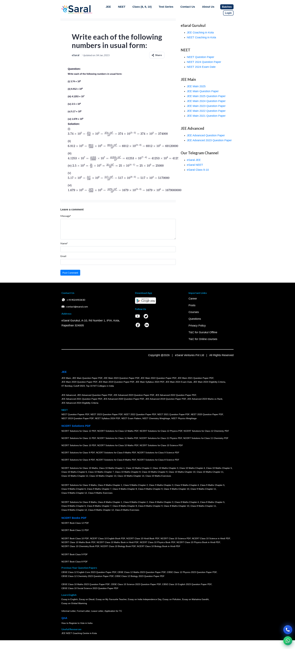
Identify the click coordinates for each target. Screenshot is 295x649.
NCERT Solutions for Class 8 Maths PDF (116, 460)
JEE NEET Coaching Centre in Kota (79, 633)
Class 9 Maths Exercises (100, 493)
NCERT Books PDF (74, 517)
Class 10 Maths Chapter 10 (182, 472)
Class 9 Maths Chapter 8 (125, 489)
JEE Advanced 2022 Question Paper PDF (175, 395)
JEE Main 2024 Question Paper (206, 101)
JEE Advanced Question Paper (206, 135)
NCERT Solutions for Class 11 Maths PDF (117, 438)
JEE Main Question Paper (203, 91)
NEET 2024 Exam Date (201, 66)
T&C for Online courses (203, 339)
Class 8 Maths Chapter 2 (135, 502)
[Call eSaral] (287, 629)
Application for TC (113, 611)
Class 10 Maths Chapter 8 (128, 472)
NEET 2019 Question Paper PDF (77, 418)
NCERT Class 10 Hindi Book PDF (142, 538)
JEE (108, 6)
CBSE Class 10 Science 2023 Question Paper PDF (136, 584)
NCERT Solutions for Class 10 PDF (78, 445)
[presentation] (118, 133)
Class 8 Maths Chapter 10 (176, 506)
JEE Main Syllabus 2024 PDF (150, 382)
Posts (192, 305)
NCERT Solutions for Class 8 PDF (78, 460)
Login (228, 13)
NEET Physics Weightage (184, 418)
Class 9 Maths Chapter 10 (176, 489)
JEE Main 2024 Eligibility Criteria (209, 382)
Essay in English (69, 599)
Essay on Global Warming (74, 603)
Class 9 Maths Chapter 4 (187, 485)
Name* (64, 243)
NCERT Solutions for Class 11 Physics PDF (160, 438)
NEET (121, 6)
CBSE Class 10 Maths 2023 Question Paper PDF (85, 584)
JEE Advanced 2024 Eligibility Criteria (79, 403)
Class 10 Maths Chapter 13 (102, 476)
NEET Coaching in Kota (201, 37)
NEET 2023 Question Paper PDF (106, 414)
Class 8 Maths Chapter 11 (203, 506)
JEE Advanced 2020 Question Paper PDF (123, 399)
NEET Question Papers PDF (75, 414)
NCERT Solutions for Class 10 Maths (79, 468)
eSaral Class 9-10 (198, 169)
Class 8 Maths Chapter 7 (99, 506)
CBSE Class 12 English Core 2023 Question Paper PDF (88, 572)
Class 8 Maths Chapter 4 (187, 502)
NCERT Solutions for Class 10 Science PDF (161, 445)
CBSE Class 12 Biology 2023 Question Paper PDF (139, 576)
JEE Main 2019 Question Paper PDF (116, 382)
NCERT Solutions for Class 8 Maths (79, 502)
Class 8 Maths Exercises (127, 510)
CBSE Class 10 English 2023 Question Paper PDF (187, 584)
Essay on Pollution (172, 599)
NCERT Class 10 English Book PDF (107, 538)
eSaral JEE (194, 159)
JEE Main (66, 378)
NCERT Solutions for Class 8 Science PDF (158, 460)
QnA (64, 618)
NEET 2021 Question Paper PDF (173, 414)
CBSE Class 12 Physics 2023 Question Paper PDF (192, 572)
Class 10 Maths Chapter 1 (112, 468)
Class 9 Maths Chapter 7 (99, 489)
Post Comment (70, 272)
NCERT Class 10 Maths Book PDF (78, 542)
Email (63, 256)
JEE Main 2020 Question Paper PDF (79, 382)
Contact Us (187, 6)
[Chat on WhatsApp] (287, 640)
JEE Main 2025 (196, 86)
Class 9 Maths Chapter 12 (74, 493)
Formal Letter (83, 611)
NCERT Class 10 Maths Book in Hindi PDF (118, 542)
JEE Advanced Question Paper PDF (94, 395)
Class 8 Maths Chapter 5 (212, 502)
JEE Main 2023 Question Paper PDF (121, 378)
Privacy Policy (197, 325)
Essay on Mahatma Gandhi (195, 599)
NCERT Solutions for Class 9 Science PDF (158, 452)
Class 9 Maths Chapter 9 (150, 489)
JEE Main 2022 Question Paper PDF (158, 378)
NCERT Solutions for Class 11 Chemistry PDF (205, 438)
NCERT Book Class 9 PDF (74, 554)
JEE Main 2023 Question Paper (206, 106)
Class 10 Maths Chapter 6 (74, 472)
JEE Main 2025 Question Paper (206, 96)
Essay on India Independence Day (144, 599)
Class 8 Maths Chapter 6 (73, 506)
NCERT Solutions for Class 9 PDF (78, 452)
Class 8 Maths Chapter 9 (150, 506)
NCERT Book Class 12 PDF (75, 523)
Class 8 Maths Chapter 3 (161, 502)
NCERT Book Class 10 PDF (75, 538)
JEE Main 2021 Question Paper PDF (195, 378)
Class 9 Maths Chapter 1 (110, 485)
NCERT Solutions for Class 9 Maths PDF (116, 452)
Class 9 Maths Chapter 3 (161, 485)
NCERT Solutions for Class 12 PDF (78, 431)
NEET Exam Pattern (131, 418)
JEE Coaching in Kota (200, 32)
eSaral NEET (195, 164)
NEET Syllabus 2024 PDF (107, 418)
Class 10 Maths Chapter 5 (219, 468)
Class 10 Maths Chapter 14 (131, 476)
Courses (194, 312)
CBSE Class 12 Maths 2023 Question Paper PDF (142, 572)
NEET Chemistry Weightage (156, 418)
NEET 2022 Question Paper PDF (140, 414)
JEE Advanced (68, 395)
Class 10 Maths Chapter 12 (74, 476)
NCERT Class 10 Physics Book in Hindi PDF (198, 542)
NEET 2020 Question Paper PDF (207, 414)
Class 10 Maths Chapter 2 (138, 468)
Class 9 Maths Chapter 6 (73, 489)
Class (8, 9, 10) (142, 6)
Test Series (166, 6)
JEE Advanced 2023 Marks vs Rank (204, 399)
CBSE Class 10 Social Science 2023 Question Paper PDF (89, 588)
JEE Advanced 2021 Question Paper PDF (81, 399)
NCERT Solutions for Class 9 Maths (79, 485)
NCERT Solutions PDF (76, 425)
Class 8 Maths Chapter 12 (74, 510)
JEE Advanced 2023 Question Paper (209, 140)
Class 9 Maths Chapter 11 (203, 489)
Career (193, 298)
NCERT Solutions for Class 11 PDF (78, 438)
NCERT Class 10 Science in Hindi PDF (211, 538)
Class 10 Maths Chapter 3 (165, 468)
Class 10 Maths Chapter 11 (210, 472)
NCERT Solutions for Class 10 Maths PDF (117, 445)
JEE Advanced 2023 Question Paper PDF (133, 395)
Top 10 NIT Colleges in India (100, 386)
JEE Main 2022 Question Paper (206, 110)
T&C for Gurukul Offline (203, 332)
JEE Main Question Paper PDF (87, 378)
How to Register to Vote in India (76, 623)
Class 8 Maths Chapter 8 (125, 506)
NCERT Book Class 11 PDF (75, 530)
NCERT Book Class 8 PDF (74, 561)
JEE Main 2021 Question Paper (206, 115)
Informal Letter (68, 611)
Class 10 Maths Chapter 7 (101, 472)
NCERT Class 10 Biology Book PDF (118, 546)
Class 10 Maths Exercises (158, 476)
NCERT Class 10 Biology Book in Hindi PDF (158, 546)
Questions (195, 318)
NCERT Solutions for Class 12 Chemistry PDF (206, 431)
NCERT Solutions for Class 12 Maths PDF (117, 431)
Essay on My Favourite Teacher (111, 599)
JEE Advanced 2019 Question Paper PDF (165, 399)
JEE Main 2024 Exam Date (178, 382)
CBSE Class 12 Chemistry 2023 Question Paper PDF (87, 576)
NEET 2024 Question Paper (204, 61)
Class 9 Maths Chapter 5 (212, 485)
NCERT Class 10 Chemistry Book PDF (80, 546)
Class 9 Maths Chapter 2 (135, 485)
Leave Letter (97, 611)
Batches (227, 7)
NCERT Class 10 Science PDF (176, 538)
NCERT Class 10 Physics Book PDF (157, 542)
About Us (208, 6)
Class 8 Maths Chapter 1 (110, 502)
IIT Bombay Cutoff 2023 (73, 386)
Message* (65, 215)
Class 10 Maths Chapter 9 (154, 472)
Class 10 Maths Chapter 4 (192, 468)
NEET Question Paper (200, 57)
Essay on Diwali (87, 599)
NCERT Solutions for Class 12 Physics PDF (161, 431)
